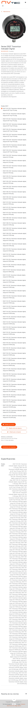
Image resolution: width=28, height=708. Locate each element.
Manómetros (6, 11)
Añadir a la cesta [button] (9, 424)
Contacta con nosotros (9, 447)
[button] (14, 699)
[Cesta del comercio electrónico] (25, 2)
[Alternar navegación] (2, 5)
